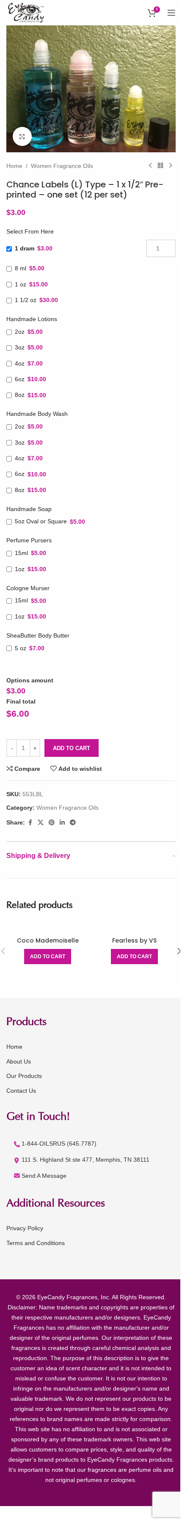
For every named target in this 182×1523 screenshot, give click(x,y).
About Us (18, 1061)
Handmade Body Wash (37, 413)
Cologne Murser (28, 588)
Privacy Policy (24, 1228)
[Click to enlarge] (22, 136)
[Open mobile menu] (171, 12)
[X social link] (40, 822)
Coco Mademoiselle (48, 940)
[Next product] (170, 166)
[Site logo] (26, 12)
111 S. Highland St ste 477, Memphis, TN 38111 (85, 1159)
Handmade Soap (29, 509)
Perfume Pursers (29, 540)
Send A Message (44, 1175)
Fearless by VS (134, 940)
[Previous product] (150, 166)
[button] (47, 956)
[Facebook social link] (30, 822)
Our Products (24, 1075)
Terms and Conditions (35, 1243)
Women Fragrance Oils (62, 165)
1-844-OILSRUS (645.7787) (59, 1143)
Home (14, 165)
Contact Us (21, 1090)
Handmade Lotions (31, 319)
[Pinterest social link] (51, 822)
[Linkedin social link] (62, 822)
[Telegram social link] (72, 822)
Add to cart (71, 748)
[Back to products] (160, 166)
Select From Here (30, 231)
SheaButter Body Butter (37, 635)
